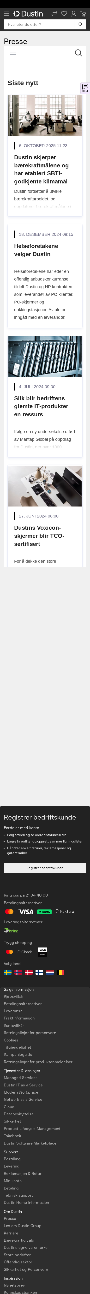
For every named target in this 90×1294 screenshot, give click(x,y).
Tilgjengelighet (17, 1047)
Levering (12, 1166)
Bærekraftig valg (19, 1240)
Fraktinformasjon (19, 1018)
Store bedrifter (17, 1255)
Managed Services (20, 1077)
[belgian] (60, 973)
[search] (80, 24)
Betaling (11, 1188)
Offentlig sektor (18, 1262)
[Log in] (74, 14)
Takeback (12, 1136)
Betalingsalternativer (23, 1004)
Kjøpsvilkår (14, 996)
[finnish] (39, 973)
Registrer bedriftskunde (45, 868)
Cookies (11, 1040)
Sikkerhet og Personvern (26, 1269)
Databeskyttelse (19, 1114)
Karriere (11, 1233)
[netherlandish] (50, 973)
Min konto (13, 1180)
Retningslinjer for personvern (30, 1032)
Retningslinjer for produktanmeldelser (38, 1062)
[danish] (29, 973)
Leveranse (13, 1011)
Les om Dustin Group (23, 1225)
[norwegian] (18, 973)
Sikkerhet (12, 1121)
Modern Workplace (21, 1092)
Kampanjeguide (18, 1054)
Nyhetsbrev (14, 1285)
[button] (54, 14)
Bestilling (12, 1159)
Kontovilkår (14, 1025)
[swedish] (8, 973)
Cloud (9, 1107)
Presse (10, 1218)
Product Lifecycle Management (32, 1128)
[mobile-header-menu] (7, 14)
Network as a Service (23, 1099)
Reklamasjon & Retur (23, 1173)
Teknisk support (18, 1195)
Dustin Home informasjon (26, 1202)
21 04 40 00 (37, 895)
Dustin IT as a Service (23, 1085)
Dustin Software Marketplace (30, 1143)
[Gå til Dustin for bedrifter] (29, 14)
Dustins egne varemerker (26, 1247)
